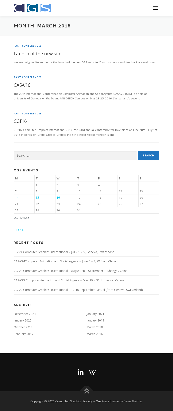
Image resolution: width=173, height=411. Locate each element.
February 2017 (23, 334)
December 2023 (25, 314)
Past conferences (28, 45)
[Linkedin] (80, 372)
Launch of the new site (37, 53)
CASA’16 (22, 85)
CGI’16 (20, 121)
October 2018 (23, 327)
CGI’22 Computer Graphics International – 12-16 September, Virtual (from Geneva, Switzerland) (78, 290)
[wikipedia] (92, 372)
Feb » (20, 230)
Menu (155, 8)
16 (58, 197)
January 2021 (95, 314)
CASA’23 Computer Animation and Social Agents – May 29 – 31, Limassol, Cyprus (69, 280)
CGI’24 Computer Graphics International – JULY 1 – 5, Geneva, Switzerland (64, 252)
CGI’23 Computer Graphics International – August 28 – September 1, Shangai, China (70, 271)
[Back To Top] (86, 391)
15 (37, 197)
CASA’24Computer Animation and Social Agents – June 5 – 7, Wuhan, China (65, 261)
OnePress (102, 401)
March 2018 (94, 327)
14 (16, 197)
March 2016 (94, 334)
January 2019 (95, 320)
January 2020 (22, 320)
